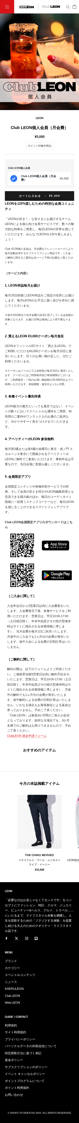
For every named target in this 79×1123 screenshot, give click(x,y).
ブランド (11, 961)
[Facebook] (6, 938)
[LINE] (36, 938)
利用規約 (11, 1025)
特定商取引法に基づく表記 (23, 1053)
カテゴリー (12, 968)
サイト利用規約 (15, 1032)
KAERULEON (14, 988)
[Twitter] (16, 938)
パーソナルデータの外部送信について (31, 1046)
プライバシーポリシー (20, 1039)
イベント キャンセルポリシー (25, 1074)
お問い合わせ (14, 1094)
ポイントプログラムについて (24, 1081)
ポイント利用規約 (17, 1087)
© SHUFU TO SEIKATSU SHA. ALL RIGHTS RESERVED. (40, 1113)
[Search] (68, 7)
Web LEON (12, 1002)
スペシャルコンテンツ (20, 975)
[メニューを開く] (7, 6)
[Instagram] (26, 938)
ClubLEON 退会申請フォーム (27, 735)
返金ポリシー (14, 1060)
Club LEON (12, 995)
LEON (40, 118)
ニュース (11, 982)
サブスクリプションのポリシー (26, 1067)
